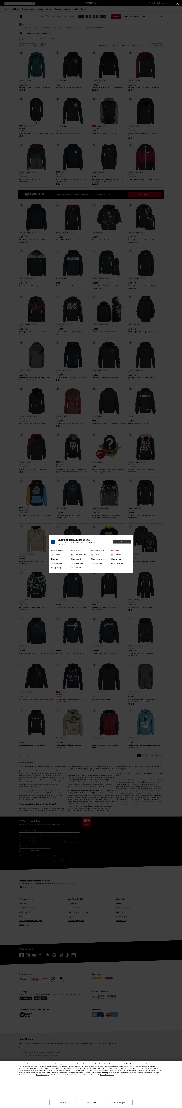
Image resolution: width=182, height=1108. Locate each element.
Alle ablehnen (91, 1102)
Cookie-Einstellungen (42, 1075)
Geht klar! (62, 1102)
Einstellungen (119, 1102)
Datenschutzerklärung (107, 1075)
